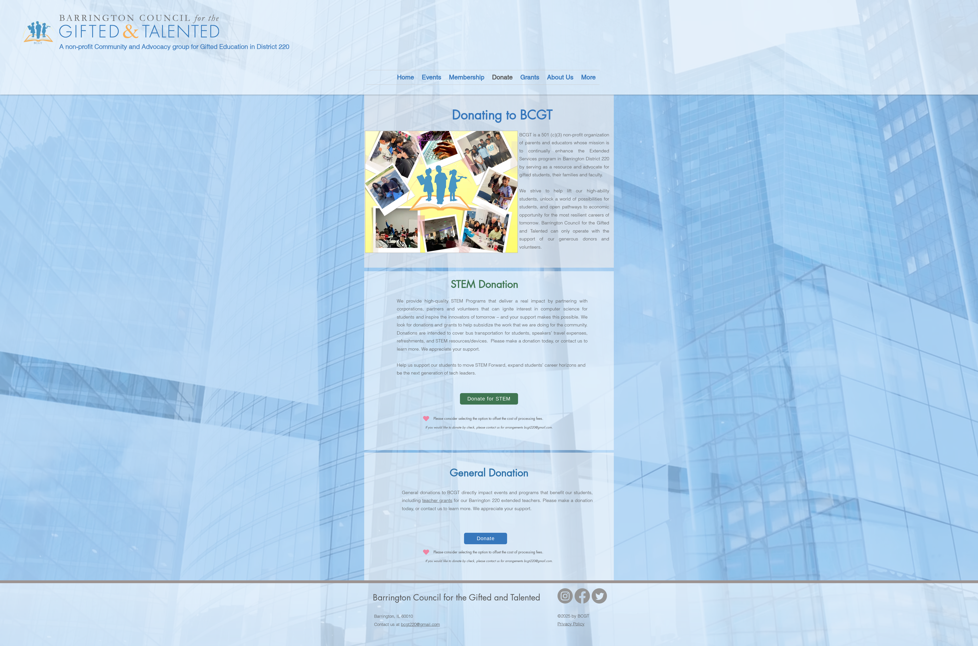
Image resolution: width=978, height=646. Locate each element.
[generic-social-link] (582, 596)
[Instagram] (565, 596)
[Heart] (426, 419)
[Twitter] (599, 596)
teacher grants (437, 500)
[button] (560, 77)
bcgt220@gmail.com (538, 427)
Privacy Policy (571, 623)
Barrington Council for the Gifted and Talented (456, 597)
